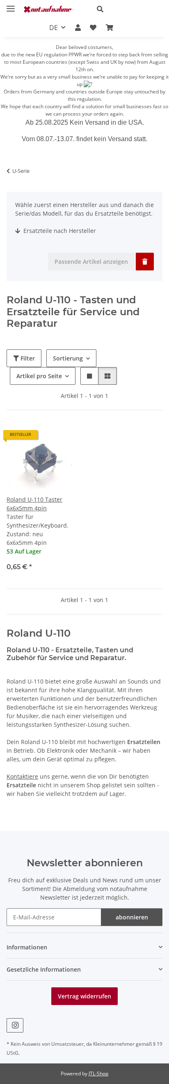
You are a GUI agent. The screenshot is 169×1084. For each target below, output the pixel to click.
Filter (27, 358)
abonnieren (132, 917)
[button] (126, 9)
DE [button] (53, 27)
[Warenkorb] (109, 27)
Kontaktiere (22, 776)
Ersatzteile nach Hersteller (59, 231)
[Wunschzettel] (93, 27)
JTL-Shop (98, 1073)
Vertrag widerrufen (84, 996)
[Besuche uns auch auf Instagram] (15, 1025)
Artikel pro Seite (39, 376)
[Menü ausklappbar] (11, 5)
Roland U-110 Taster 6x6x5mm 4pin (34, 503)
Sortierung (68, 358)
